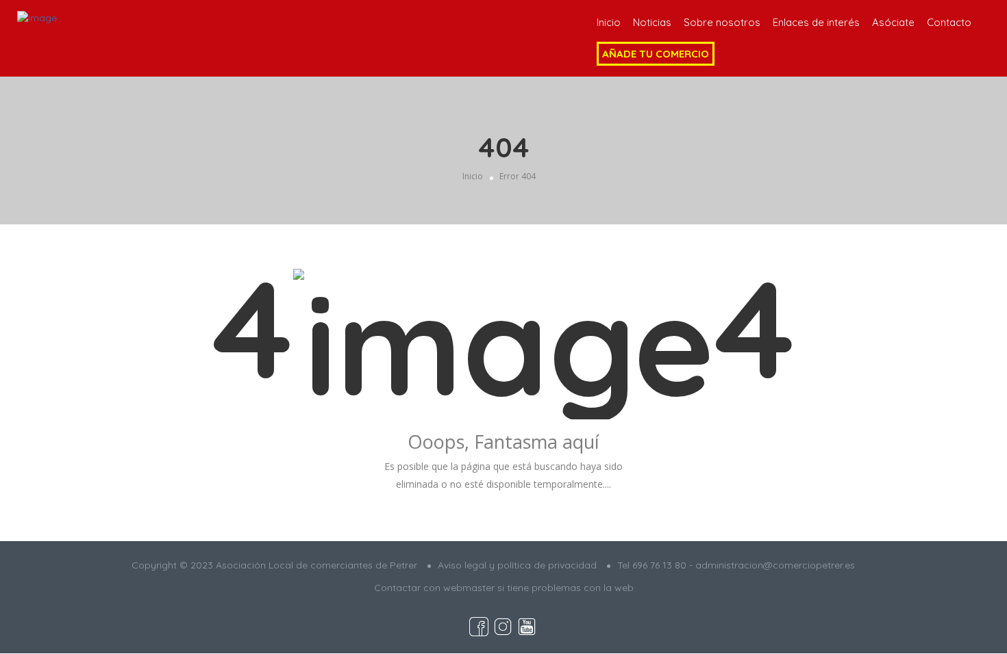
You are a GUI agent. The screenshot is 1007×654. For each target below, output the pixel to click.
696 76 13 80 (659, 565)
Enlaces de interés (816, 22)
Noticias (652, 22)
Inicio (609, 22)
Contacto (949, 22)
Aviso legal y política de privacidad (517, 565)
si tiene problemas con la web (565, 587)
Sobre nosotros (722, 22)
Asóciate (893, 22)
